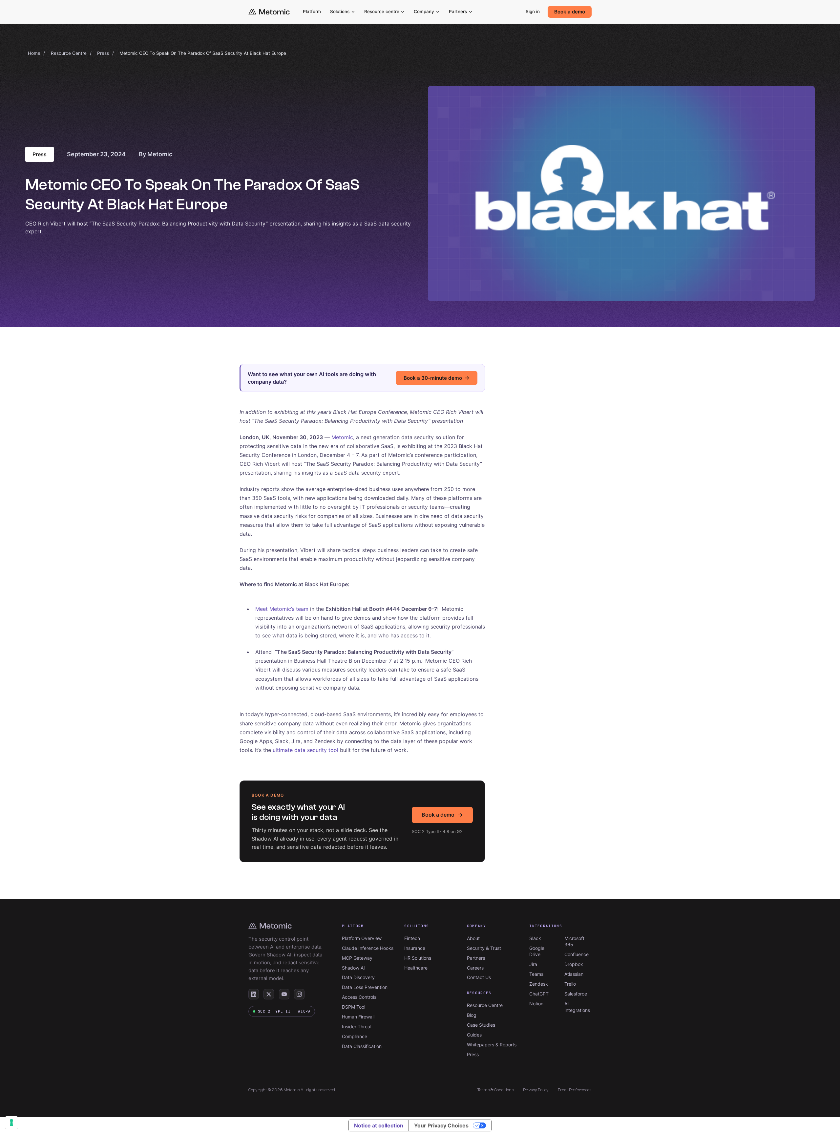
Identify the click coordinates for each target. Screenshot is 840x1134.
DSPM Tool (353, 1007)
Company (424, 11)
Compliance (354, 1036)
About (473, 938)
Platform (312, 11)
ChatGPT (539, 993)
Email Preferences (575, 1089)
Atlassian (573, 974)
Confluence (576, 954)
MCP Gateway (357, 958)
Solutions (339, 11)
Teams (536, 974)
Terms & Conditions (495, 1089)
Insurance (414, 948)
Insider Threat (357, 1026)
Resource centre (381, 11)
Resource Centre (69, 53)
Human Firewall (358, 1016)
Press (103, 53)
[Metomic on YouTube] (284, 994)
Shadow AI (353, 968)
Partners (458, 11)
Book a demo (569, 12)
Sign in (533, 11)
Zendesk (538, 984)
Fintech (412, 938)
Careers (475, 968)
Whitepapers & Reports (491, 1044)
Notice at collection (378, 1125)
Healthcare (416, 968)
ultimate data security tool (305, 750)
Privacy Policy (536, 1089)
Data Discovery (358, 977)
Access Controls (359, 997)
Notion (536, 1003)
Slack (535, 938)
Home (34, 53)
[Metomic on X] (268, 994)
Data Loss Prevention (365, 987)
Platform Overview (362, 938)
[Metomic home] (269, 12)
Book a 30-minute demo (433, 378)
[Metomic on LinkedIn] (253, 994)
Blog (471, 1015)
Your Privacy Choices (441, 1125)
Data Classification (362, 1046)
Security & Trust (484, 948)
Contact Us (479, 977)
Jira (533, 964)
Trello (570, 984)
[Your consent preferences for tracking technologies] (11, 1122)
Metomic (342, 437)
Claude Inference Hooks (367, 948)
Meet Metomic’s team (281, 609)
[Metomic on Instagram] (299, 994)
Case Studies (481, 1025)
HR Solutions (417, 958)
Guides (474, 1035)
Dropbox (573, 964)
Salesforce (575, 993)
